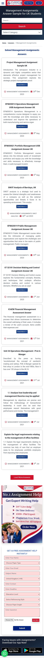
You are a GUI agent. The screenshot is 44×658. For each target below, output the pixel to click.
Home (4, 43)
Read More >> (22, 85)
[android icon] (32, 650)
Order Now (29, 3)
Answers (11, 43)
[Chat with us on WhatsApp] (4, 653)
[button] (3, 3)
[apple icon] (11, 650)
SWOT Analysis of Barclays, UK (22, 187)
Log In (39, 3)
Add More (36, 620)
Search (22, 26)
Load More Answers (22, 477)
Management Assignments (18, 92)
